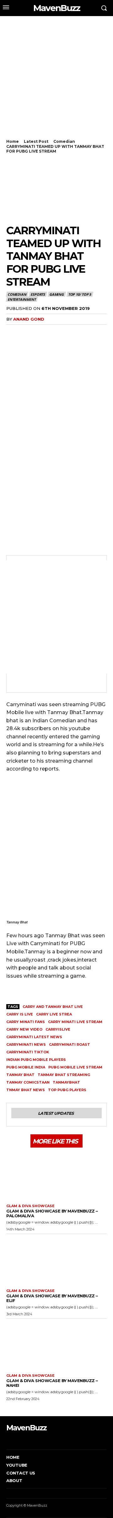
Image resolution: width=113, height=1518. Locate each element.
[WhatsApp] (41, 332)
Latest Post (36, 141)
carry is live (19, 1014)
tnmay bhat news (25, 1090)
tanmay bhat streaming (64, 1075)
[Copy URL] (99, 332)
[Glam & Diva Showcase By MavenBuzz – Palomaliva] (56, 1175)
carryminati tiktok (27, 1052)
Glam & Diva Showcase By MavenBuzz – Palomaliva (52, 1213)
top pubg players (67, 1090)
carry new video (24, 1029)
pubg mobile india (25, 1067)
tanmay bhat (20, 1075)
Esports (37, 294)
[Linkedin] (56, 332)
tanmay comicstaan (28, 1082)
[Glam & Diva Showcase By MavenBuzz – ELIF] (56, 1259)
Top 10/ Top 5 (79, 294)
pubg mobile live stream (75, 1067)
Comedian (64, 141)
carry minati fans (25, 1022)
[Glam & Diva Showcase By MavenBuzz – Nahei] (56, 1344)
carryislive (58, 1029)
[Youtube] (36, 1440)
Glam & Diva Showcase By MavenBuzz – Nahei (52, 1383)
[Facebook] (12, 332)
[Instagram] (16, 1440)
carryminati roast (69, 1044)
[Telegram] (84, 332)
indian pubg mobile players (36, 1059)
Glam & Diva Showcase (30, 1206)
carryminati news (26, 1044)
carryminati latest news (34, 1037)
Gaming (56, 294)
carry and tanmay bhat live (53, 1006)
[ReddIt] (70, 332)
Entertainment (21, 299)
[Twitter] (27, 332)
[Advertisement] (56, 80)
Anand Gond (28, 319)
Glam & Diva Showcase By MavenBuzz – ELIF (52, 1298)
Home (12, 141)
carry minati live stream (75, 1022)
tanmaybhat (66, 1082)
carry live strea (54, 1014)
